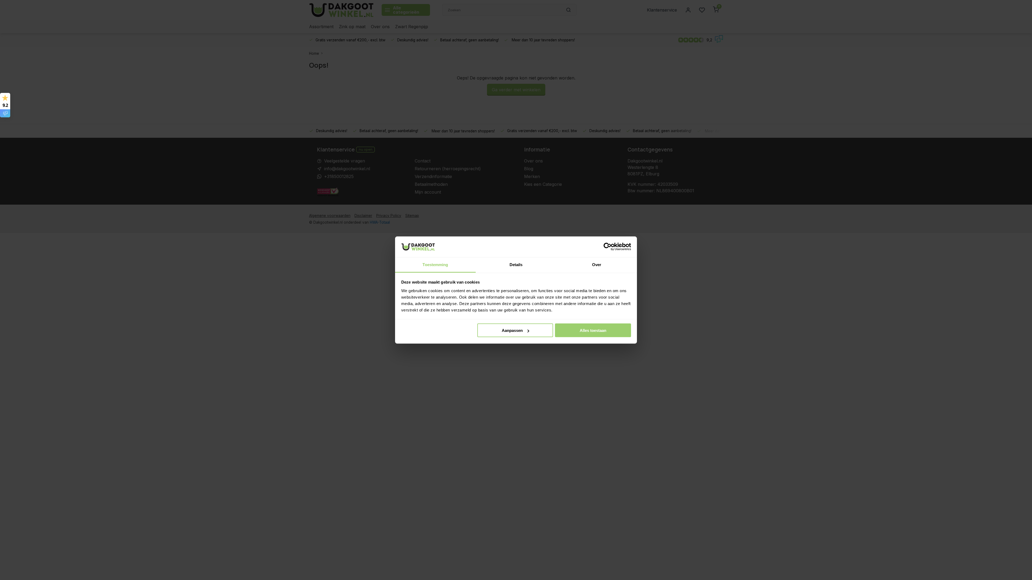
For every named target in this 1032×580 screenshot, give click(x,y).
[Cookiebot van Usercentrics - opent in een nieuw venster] (607, 247)
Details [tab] (516, 264)
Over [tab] (596, 264)
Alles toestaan (593, 330)
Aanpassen (512, 330)
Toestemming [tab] (435, 264)
